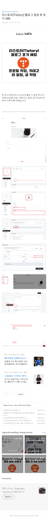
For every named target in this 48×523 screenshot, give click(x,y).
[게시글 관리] (12, 394)
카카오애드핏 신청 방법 (10, 410)
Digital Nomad (8, 405)
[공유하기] (9, 394)
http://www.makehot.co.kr (13, 372)
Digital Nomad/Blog (10, 11)
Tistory (36, 516)
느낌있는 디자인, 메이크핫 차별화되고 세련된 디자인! (16, 376)
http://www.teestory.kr (12, 354)
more (44, 432)
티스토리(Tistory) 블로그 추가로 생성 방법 (16, 420)
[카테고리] (3, 2)
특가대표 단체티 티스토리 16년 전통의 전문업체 (16, 358)
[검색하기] (45, 2)
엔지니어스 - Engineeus (13, 488)
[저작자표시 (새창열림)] (27, 394)
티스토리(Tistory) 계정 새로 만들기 (14, 418)
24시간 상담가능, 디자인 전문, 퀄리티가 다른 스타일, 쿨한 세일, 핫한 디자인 (16, 380)
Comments (6, 478)
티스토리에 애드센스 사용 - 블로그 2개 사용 (16, 423)
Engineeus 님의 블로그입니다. (13, 492)
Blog (15, 405)
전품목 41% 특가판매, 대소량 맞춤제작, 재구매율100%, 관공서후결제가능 (16, 362)
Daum (23, 516)
